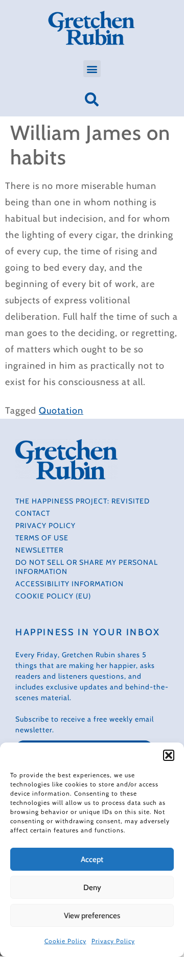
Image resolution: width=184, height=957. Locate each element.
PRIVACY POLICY (45, 525)
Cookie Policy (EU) (53, 596)
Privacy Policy (113, 941)
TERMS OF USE (41, 537)
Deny (92, 887)
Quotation (61, 410)
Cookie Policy (65, 941)
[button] (169, 755)
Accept (92, 859)
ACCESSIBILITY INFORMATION (69, 583)
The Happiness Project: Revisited (82, 501)
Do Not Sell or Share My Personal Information (86, 567)
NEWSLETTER (39, 550)
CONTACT (32, 513)
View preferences (92, 915)
